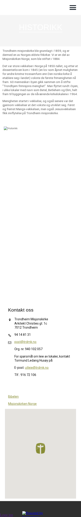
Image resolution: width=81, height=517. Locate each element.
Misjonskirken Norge (22, 404)
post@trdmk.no (25, 342)
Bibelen (13, 396)
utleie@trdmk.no (37, 367)
